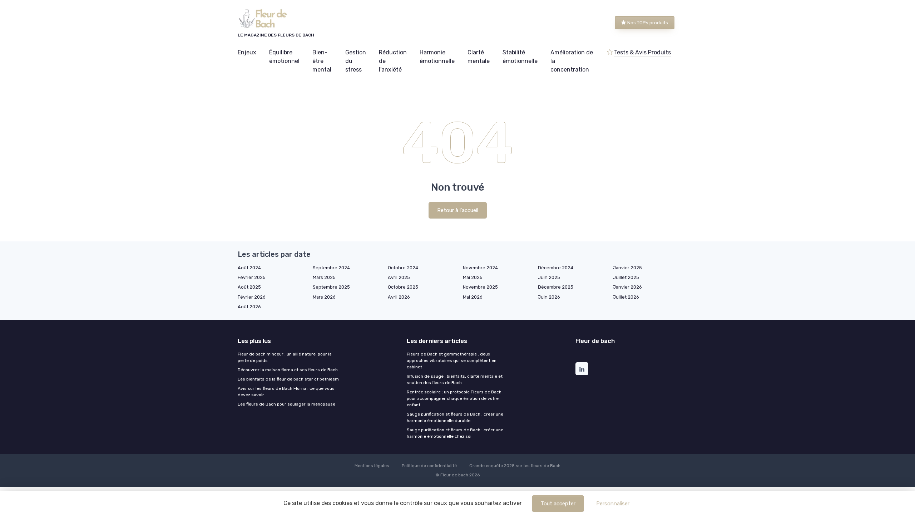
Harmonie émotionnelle (437, 56)
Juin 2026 (549, 297)
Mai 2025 (473, 277)
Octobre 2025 (403, 287)
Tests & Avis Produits (642, 52)
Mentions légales (372, 465)
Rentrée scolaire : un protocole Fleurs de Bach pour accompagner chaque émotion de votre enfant (454, 398)
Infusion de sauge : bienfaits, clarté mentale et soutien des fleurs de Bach (455, 379)
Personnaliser (612, 503)
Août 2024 (249, 267)
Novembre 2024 (480, 267)
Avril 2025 (399, 277)
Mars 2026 (324, 297)
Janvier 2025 (627, 267)
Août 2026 (249, 306)
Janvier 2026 (627, 287)
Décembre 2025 (555, 287)
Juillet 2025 (626, 277)
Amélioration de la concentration (571, 61)
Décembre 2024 (555, 267)
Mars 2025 (324, 277)
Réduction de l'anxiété (393, 61)
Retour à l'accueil (457, 210)
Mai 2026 (473, 297)
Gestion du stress (355, 61)
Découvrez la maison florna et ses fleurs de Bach (288, 369)
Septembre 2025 (331, 287)
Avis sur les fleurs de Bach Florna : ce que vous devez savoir (286, 391)
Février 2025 (252, 277)
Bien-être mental (321, 61)
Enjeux (247, 52)
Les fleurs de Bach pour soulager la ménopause (286, 404)
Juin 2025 (549, 277)
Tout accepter (557, 503)
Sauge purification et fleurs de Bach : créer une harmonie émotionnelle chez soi (455, 433)
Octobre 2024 (403, 267)
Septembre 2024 (331, 267)
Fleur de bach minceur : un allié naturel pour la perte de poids (285, 357)
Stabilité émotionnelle (520, 56)
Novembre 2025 (480, 287)
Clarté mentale (479, 56)
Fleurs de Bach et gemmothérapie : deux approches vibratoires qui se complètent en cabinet (451, 360)
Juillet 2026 (626, 297)
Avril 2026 (399, 297)
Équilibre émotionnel (284, 56)
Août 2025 (249, 287)
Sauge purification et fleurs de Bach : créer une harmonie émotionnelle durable (455, 417)
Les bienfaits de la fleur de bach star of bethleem (288, 379)
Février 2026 (252, 297)
